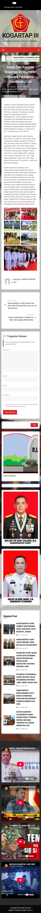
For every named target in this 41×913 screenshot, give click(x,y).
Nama (5, 376)
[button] (39, 50)
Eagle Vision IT (27, 910)
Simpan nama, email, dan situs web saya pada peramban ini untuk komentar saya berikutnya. (21, 405)
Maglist (11, 910)
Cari (34, 425)
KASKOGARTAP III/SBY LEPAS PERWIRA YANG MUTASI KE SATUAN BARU (26, 642)
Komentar (6, 350)
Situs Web (6, 395)
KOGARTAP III (20, 35)
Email (5, 385)
